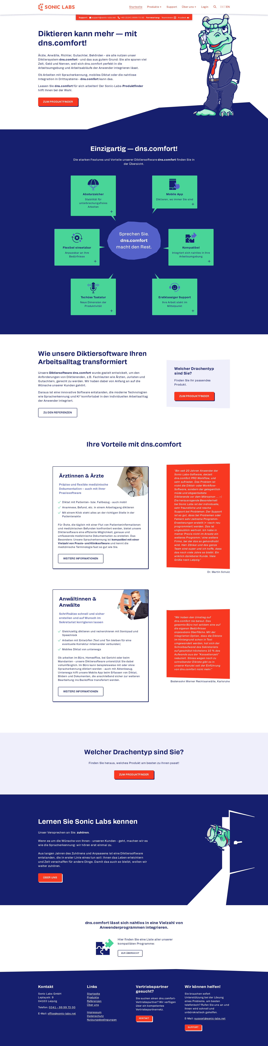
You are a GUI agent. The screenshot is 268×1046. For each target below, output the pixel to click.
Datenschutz (95, 1016)
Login (204, 7)
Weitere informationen (80, 558)
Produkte (153, 7)
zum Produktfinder (134, 774)
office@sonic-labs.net (62, 1013)
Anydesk (182, 18)
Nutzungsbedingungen (102, 1020)
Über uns (188, 7)
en (228, 7)
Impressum (94, 1012)
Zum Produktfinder (58, 102)
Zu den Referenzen (57, 412)
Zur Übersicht (130, 953)
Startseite (135, 7)
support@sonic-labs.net (210, 1018)
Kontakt (144, 1018)
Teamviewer (167, 18)
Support (172, 7)
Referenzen (94, 1001)
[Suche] (215, 6)
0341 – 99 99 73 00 (62, 1007)
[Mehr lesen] (111, 211)
